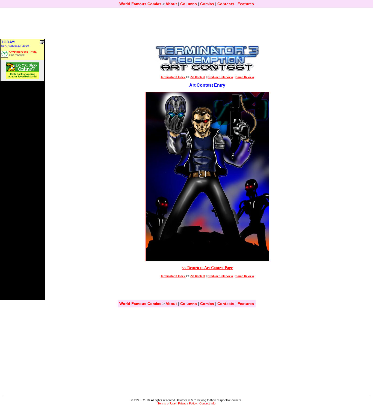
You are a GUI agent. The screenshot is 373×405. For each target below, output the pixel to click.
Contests (225, 4)
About (171, 4)
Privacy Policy (187, 403)
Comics (207, 4)
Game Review (244, 76)
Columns (188, 4)
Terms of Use (167, 403)
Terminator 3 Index (173, 76)
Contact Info (207, 403)
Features (246, 4)
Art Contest (197, 76)
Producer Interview (220, 76)
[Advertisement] (186, 25)
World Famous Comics (140, 4)
